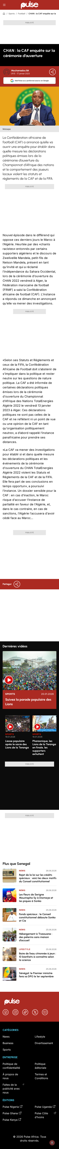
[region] (29, 736)
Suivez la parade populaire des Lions (28, 702)
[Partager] (52, 72)
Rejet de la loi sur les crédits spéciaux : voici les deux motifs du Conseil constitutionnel (37, 878)
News (22, 870)
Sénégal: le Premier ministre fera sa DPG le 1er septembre (36, 975)
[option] (17, 737)
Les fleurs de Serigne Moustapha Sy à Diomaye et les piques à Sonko (36, 898)
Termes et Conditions (41, 1076)
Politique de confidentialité (11, 1065)
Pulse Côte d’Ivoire (41, 1115)
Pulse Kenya (10, 1119)
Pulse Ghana (10, 1113)
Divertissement (44, 1043)
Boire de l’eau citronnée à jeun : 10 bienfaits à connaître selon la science (37, 957)
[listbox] (30, 736)
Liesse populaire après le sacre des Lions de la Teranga (17, 744)
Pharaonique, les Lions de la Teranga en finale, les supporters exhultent (44, 747)
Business (8, 1043)
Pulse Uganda (43, 1106)
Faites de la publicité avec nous (11, 1088)
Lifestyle (24, 949)
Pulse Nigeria (11, 1106)
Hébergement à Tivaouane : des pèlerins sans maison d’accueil (35, 937)
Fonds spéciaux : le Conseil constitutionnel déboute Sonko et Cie (37, 917)
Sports (12, 13)
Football (21, 13)
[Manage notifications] (52, 1142)
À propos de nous (10, 1076)
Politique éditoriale (40, 1065)
